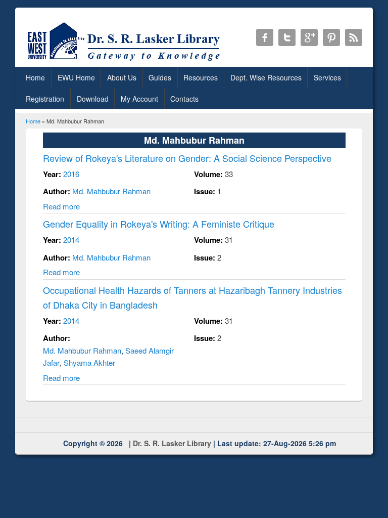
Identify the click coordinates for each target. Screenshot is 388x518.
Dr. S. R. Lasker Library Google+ (309, 37)
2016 (71, 173)
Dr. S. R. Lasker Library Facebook (264, 37)
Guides (160, 77)
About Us (121, 77)
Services (327, 77)
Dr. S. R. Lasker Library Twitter (287, 37)
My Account (139, 99)
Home (35, 77)
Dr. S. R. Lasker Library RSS (353, 37)
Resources (200, 77)
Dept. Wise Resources (266, 77)
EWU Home (76, 77)
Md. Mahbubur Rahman (111, 191)
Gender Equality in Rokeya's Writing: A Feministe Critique (158, 223)
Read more (61, 206)
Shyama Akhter (89, 362)
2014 (71, 239)
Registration (45, 99)
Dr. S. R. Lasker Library (172, 443)
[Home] (125, 60)
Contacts (184, 99)
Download (93, 99)
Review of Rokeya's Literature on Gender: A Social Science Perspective (187, 157)
